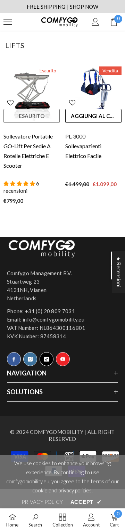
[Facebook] (14, 359)
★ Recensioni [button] (119, 271)
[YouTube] (63, 359)
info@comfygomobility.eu (53, 319)
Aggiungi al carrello (96, 116)
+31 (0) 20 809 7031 (50, 311)
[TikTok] (46, 359)
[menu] (7, 22)
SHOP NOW (84, 6)
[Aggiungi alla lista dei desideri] (10, 102)
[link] (35, 520)
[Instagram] (30, 359)
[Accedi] (95, 22)
